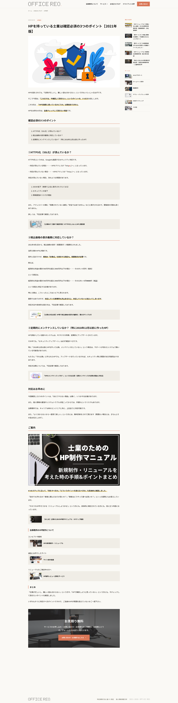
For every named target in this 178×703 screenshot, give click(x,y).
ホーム (30, 11)
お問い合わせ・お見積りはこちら (73, 637)
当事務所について (92, 4)
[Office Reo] (44, 4)
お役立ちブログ (115, 4)
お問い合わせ (143, 4)
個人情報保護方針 (121, 699)
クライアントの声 (129, 4)
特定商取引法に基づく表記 (105, 699)
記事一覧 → (32, 669)
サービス (103, 4)
